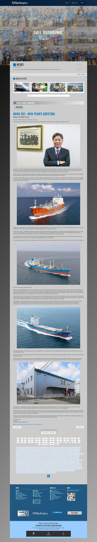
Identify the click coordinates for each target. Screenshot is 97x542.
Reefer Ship (37, 495)
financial (36, 453)
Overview (19, 492)
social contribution (77, 466)
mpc (56, 460)
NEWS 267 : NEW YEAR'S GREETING (34, 113)
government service (71, 453)
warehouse (59, 470)
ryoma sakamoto (74, 464)
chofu (45, 449)
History (53, 494)
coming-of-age (58, 449)
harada (21, 456)
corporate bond (23, 451)
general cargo (61, 453)
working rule (33, 472)
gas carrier (55, 453)
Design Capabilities (22, 495)
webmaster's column (66, 470)
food (47, 453)
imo (43, 456)
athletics (38, 447)
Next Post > (55, 430)
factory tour (28, 453)
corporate (35, 119)
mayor (33, 460)
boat (80, 447)
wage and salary (47, 470)
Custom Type (37, 499)
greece (77, 453)
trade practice (79, 468)
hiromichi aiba (27, 456)
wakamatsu (54, 470)
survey (43, 468)
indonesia (46, 456)
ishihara (67, 456)
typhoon (36, 470)
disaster (46, 451)
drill (56, 451)
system (52, 468)
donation (53, 451)
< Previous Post (43, 430)
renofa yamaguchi (48, 464)
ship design (39, 466)
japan (71, 456)
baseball (59, 447)
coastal (52, 449)
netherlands (60, 460)
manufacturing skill (64, 458)
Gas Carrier (37, 494)
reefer (42, 464)
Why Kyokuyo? (20, 494)
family (32, 453)
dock (49, 451)
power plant (45, 462)
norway (17, 462)
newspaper (76, 460)
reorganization (56, 464)
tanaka (59, 468)
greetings (23, 424)
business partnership (23, 449)
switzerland (48, 468)
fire (39, 453)
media (36, 460)
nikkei (80, 460)
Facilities (53, 495)
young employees (44, 472)
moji (54, 460)
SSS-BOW (19, 496)
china (42, 449)
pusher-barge (19, 464)
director (42, 451)
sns (72, 466)
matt (30, 460)
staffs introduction (33, 468)
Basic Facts (54, 490)
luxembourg (50, 458)
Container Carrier (38, 492)
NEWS (82, 2)
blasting (65, 447)
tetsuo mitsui (64, 468)
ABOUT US (74, 2)
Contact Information (56, 496)
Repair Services (21, 499)
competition (63, 449)
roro (69, 464)
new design (66, 460)
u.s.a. (40, 470)
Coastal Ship (37, 503)
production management (74, 462)
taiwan (56, 468)
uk (42, 470)
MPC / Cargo (37, 502)
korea (22, 458)
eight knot (65, 451)
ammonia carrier (26, 447)
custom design (37, 451)
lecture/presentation (39, 458)
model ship (50, 460)
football (50, 453)
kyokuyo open (27, 458)
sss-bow (27, 468)
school (20, 466)
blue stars (76, 447)
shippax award (53, 466)
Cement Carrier (38, 496)
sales (17, 466)
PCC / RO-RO (37, 501)
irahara (60, 456)
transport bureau (27, 470)
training (21, 470)
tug (32, 470)
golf (65, 453)
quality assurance (26, 464)
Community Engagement (57, 493)
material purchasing (20, 460)
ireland (63, 456)
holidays (35, 456)
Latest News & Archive (73, 490)
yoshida (38, 472)
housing (39, 456)
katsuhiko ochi (29, 424)
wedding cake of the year (21, 472)
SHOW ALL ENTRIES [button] (49, 432)
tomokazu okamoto (72, 468)
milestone (45, 460)
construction (69, 449)
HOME (79, 74)
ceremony (38, 449)
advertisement (19, 447)
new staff (71, 460)
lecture (32, 458)
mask (78, 458)
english (77, 451)
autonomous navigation (45, 447)
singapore (66, 466)
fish (41, 453)
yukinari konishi (52, 472)
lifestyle (45, 458)
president (59, 462)
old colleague (26, 462)
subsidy (39, 468)
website (73, 470)
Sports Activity (54, 498)
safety (80, 464)
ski (69, 466)
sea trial (29, 466)
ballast (55, 447)
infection (51, 456)
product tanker (65, 462)
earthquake (60, 451)
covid (34, 424)
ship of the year (46, 466)
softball (17, 468)
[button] (48, 36)
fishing (44, 453)
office (21, 462)
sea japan (25, 466)
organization (31, 462)
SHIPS (66, 2)
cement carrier (32, 449)
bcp (62, 447)
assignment (33, 447)
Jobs (52, 499)
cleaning (48, 449)
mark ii (74, 458)
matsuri (26, 460)
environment (18, 453)
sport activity (22, 468)
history (31, 456)
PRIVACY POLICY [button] (58, 512)
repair (61, 464)
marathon (70, 458)
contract (18, 451)
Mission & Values (55, 491)
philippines (39, 462)
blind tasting (70, 447)
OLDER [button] (79, 427)
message (18, 424)
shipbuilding (29, 119)
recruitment (38, 464)
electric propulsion (72, 451)
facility (23, 453)
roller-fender (65, 464)
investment (55, 456)
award (52, 447)
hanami (17, 456)
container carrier (76, 449)
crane (31, 451)
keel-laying (18, 458)
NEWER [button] (18, 427)
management (39, 424)
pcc (36, 462)
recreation (33, 464)
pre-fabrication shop (52, 462)
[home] (40, 513)
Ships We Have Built (22, 497)
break (17, 449)
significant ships (60, 466)
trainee (17, 470)
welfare (28, 472)
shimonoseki (34, 466)
